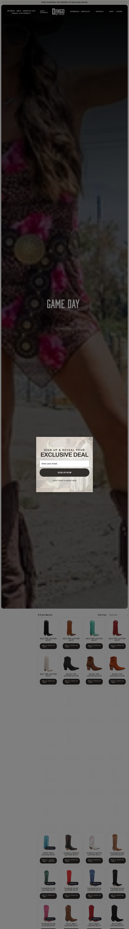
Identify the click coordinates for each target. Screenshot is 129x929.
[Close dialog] (90, 439)
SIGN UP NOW (64, 472)
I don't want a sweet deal (64, 480)
